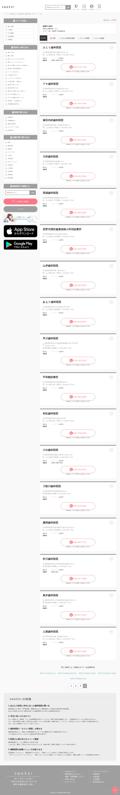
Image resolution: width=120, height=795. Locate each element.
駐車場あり (11, 130)
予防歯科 (10, 171)
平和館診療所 (50, 377)
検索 (68, 7)
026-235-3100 (79, 360)
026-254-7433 (79, 103)
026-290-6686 (79, 397)
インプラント (11, 152)
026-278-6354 (79, 433)
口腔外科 (10, 165)
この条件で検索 (21, 202)
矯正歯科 (10, 158)
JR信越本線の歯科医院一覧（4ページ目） (30, 14)
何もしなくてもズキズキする (16, 59)
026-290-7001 (79, 140)
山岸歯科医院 (50, 265)
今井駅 (10, 30)
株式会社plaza (98, 782)
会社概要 (96, 779)
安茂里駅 (11, 36)
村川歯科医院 (50, 558)
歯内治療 (10, 145)
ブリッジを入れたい (13, 71)
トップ (6, 14)
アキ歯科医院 (50, 83)
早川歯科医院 (50, 338)
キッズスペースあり (13, 127)
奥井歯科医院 (50, 595)
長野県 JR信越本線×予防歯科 (107, 673)
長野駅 (10, 39)
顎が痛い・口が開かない (15, 100)
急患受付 (10, 117)
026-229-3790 (79, 249)
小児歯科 (10, 168)
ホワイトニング (12, 161)
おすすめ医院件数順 (68, 38)
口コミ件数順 (85, 38)
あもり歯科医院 (52, 301)
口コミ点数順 (99, 38)
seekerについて (70, 771)
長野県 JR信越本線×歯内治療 (67, 673)
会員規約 (96, 776)
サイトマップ (70, 782)
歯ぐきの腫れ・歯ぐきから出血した (18, 65)
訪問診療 (10, 178)
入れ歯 (10, 155)
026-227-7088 (79, 578)
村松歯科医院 (50, 413)
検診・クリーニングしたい (15, 62)
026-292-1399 (79, 651)
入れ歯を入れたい (13, 75)
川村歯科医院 (50, 156)
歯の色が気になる (13, 88)
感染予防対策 (11, 124)
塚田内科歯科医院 (53, 120)
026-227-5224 (79, 615)
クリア (20, 209)
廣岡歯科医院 (50, 522)
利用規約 (96, 774)
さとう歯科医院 (52, 47)
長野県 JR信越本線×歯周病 (87, 673)
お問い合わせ (70, 779)
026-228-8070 (79, 322)
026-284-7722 (79, 542)
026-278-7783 (79, 67)
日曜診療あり (11, 120)
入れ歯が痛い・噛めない (15, 81)
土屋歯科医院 (50, 631)
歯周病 (10, 149)
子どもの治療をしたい (14, 94)
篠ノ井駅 (11, 26)
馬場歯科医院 (50, 192)
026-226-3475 (79, 469)
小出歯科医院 (50, 449)
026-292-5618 (79, 176)
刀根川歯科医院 (52, 486)
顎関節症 (10, 174)
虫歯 (9, 142)
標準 (54, 38)
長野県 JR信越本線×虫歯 (47, 673)
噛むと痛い (11, 55)
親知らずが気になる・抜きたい (17, 91)
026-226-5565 (79, 506)
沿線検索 (12, 14)
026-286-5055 (79, 212)
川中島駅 (11, 33)
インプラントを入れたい (15, 78)
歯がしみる (11, 52)
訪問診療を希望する (13, 104)
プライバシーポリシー (101, 771)
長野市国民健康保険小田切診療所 (62, 229)
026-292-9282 (79, 285)
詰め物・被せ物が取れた (15, 68)
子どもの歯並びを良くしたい (16, 97)
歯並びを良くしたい (13, 84)
